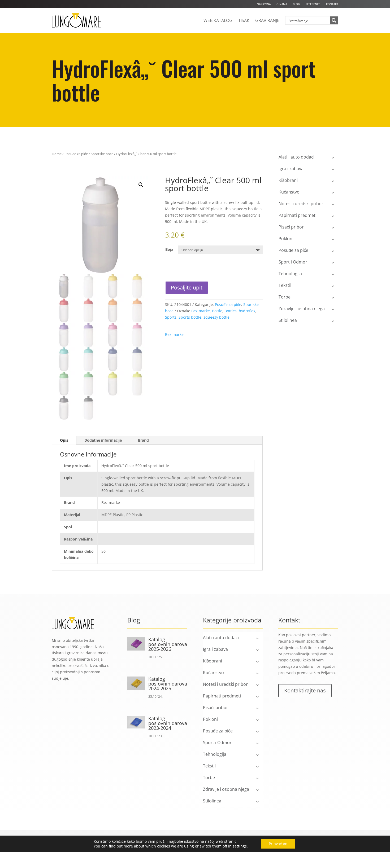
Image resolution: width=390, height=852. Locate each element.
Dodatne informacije (103, 440)
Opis (64, 440)
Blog (296, 4)
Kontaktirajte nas (305, 690)
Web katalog (217, 20)
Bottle (217, 310)
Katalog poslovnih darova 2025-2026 (167, 644)
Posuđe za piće (76, 153)
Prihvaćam (278, 843)
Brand (143, 440)
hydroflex (247, 310)
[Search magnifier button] (334, 20)
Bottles (230, 310)
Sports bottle (190, 317)
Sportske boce (102, 153)
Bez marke (200, 310)
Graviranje (267, 20)
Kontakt (332, 4)
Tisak (243, 20)
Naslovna (264, 4)
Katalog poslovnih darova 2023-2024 (167, 723)
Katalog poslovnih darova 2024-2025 (167, 684)
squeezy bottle (216, 317)
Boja (169, 249)
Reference (313, 4)
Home (57, 153)
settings (240, 846)
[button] (141, 185)
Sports (170, 317)
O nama (281, 4)
